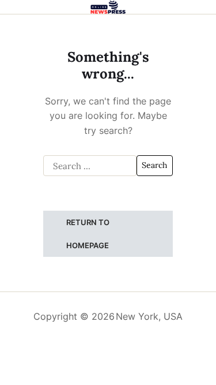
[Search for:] (90, 165)
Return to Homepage (87, 234)
